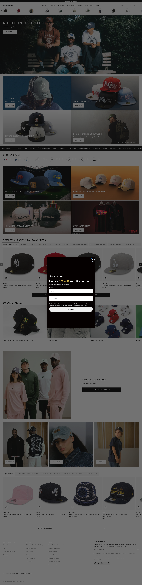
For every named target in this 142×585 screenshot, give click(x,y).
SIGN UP (71, 309)
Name (51, 295)
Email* (51, 287)
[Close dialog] (92, 259)
